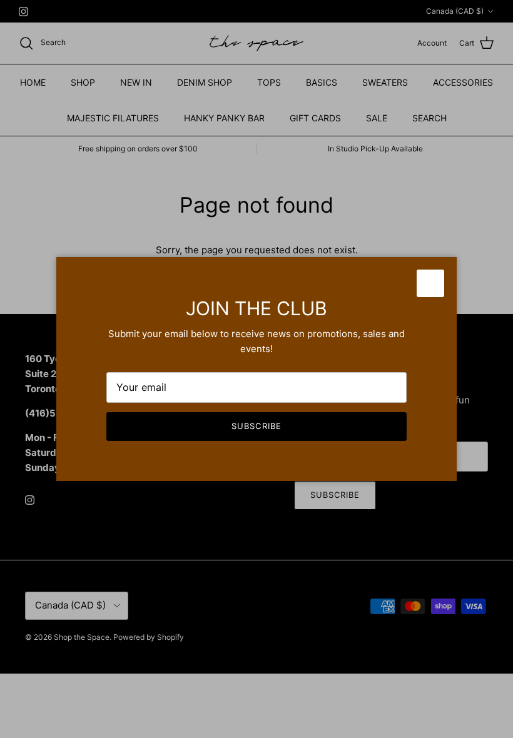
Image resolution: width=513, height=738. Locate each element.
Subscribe (256, 426)
